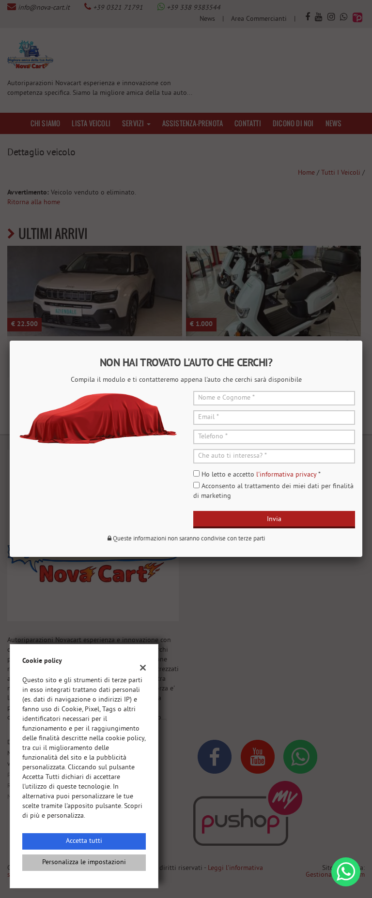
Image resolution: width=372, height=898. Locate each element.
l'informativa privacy (286, 475)
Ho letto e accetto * (261, 475)
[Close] (362, 340)
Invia (274, 519)
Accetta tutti (84, 841)
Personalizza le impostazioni (84, 862)
